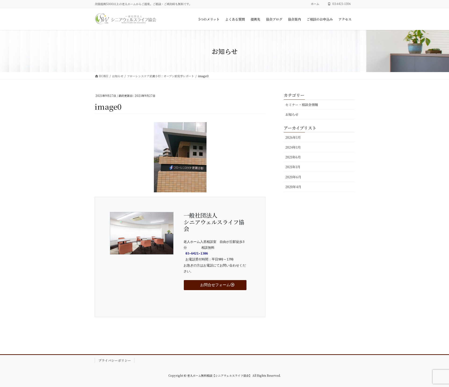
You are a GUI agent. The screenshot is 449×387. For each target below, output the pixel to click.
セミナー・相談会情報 (301, 104)
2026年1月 (293, 137)
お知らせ (291, 114)
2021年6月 (293, 157)
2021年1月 (292, 166)
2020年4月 (293, 186)
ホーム (315, 4)
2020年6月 (293, 177)
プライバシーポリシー (114, 360)
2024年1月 (293, 147)
